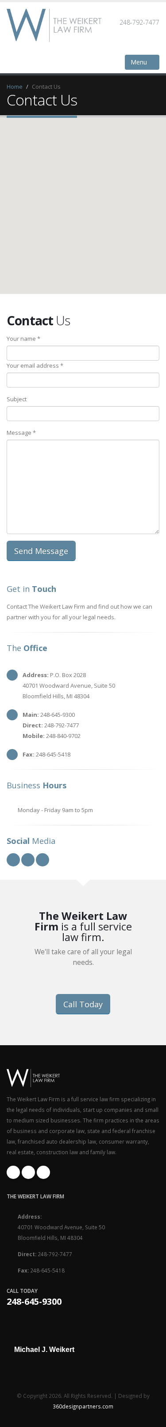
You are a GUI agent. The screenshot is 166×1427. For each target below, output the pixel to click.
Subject (17, 399)
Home (15, 86)
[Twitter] (43, 1172)
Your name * (23, 339)
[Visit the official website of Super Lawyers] (44, 1371)
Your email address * (35, 365)
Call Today (83, 1004)
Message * (21, 433)
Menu (140, 62)
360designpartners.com (83, 1406)
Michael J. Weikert (44, 1349)
